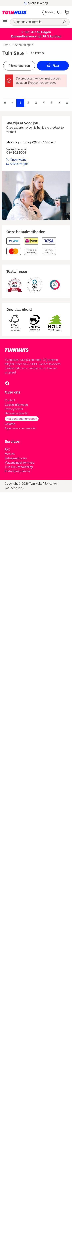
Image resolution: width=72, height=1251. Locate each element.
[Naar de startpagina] (12, 12)
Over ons (12, 392)
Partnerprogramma (17, 471)
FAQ (7, 449)
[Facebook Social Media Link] (7, 383)
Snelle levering (38, 3)
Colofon (10, 424)
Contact (10, 400)
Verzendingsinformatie (19, 462)
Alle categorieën (19, 65)
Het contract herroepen (21, 418)
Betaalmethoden (16, 458)
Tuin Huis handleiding (19, 467)
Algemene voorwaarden (20, 428)
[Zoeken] (65, 22)
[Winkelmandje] (67, 12)
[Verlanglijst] (59, 12)
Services (12, 441)
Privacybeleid (14, 409)
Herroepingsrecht (16, 413)
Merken (10, 454)
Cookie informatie (16, 404)
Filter (55, 65)
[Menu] (4, 22)
